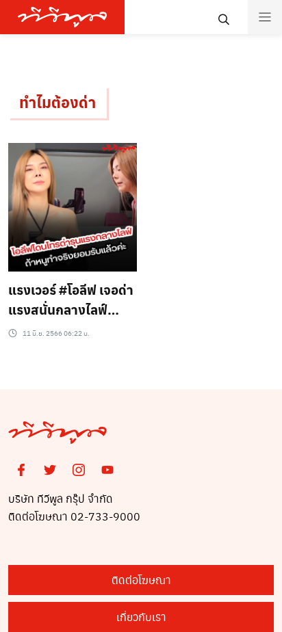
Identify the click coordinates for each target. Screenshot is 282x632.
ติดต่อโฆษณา (141, 580)
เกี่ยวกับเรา (141, 616)
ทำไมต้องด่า (57, 102)
